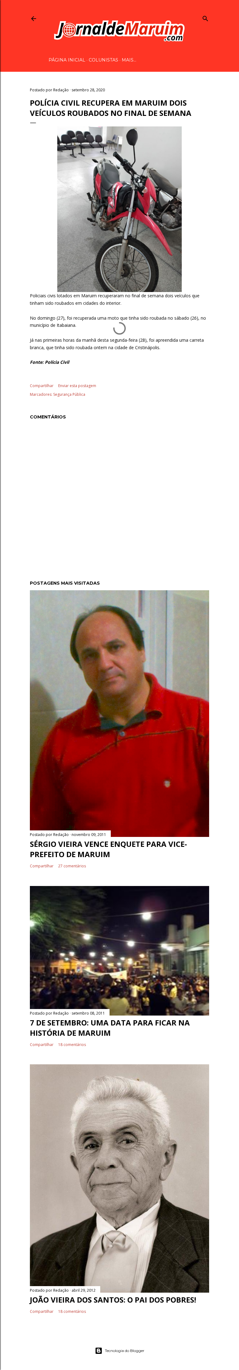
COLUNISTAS (103, 60)
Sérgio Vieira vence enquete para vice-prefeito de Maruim (108, 849)
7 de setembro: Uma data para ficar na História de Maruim (110, 1027)
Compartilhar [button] (42, 385)
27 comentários (72, 866)
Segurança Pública (69, 394)
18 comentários (72, 1044)
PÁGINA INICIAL (67, 60)
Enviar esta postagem (77, 385)
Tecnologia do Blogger (124, 1350)
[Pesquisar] (205, 17)
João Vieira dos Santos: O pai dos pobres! (113, 1300)
